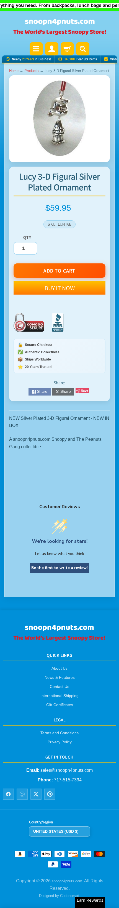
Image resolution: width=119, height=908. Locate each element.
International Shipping (59, 695)
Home (14, 71)
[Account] (51, 48)
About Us (59, 668)
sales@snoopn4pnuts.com (66, 770)
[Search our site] (82, 48)
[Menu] (36, 48)
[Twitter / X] (36, 794)
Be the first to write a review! (59, 567)
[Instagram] (22, 794)
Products (31, 71)
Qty (27, 238)
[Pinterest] (49, 794)
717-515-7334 (68, 779)
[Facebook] (8, 794)
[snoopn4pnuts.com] (59, 27)
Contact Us (59, 686)
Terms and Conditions (59, 733)
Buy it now (60, 288)
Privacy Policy (60, 742)
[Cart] (67, 48)
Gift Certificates (59, 705)
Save (84, 390)
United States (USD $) (56, 831)
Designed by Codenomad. (59, 896)
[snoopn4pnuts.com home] (59, 639)
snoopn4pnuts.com (67, 881)
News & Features (60, 677)
